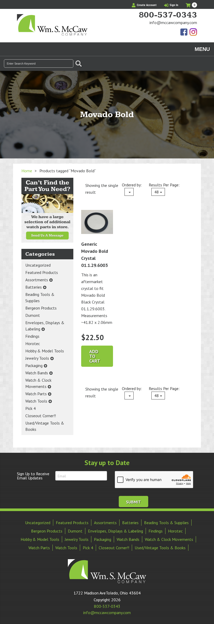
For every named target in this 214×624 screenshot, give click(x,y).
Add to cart (94, 356)
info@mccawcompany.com (173, 22)
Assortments (36, 279)
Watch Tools (36, 401)
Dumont (32, 315)
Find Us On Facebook (184, 32)
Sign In (173, 5)
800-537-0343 (168, 15)
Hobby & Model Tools (44, 350)
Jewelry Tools (37, 358)
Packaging (34, 365)
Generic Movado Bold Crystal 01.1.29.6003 (94, 254)
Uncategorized (38, 265)
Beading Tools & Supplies (40, 297)
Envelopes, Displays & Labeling (44, 325)
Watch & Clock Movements (38, 383)
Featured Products (41, 272)
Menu (202, 49)
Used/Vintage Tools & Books (44, 426)
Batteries (33, 287)
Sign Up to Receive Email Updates (33, 476)
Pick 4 (30, 408)
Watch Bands (36, 372)
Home (26, 170)
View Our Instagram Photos (193, 32)
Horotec (32, 343)
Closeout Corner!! (40, 415)
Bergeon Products (41, 308)
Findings (32, 336)
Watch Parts (36, 393)
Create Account (146, 5)
